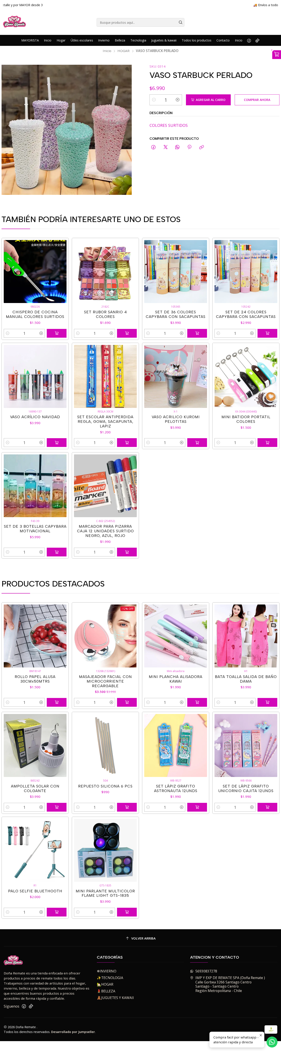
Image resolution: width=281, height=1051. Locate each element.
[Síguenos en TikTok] (257, 40)
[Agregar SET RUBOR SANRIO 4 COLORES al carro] (127, 333)
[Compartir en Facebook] (154, 147)
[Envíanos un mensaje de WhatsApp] (272, 1042)
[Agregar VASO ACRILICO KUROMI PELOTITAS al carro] (197, 442)
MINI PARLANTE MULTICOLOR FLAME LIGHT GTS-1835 (105, 893)
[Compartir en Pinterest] (189, 147)
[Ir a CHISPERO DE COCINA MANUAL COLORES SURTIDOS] (35, 271)
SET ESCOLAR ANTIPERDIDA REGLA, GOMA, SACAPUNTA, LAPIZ (105, 421)
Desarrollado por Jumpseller (73, 1032)
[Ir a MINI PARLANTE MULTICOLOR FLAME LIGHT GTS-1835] (105, 850)
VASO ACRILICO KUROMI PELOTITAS (176, 419)
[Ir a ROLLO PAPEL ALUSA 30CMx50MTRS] (35, 635)
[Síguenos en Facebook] (249, 40)
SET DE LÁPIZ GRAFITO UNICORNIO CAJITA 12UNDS (246, 788)
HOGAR (123, 50)
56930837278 (206, 971)
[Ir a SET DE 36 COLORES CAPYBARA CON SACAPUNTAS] (175, 271)
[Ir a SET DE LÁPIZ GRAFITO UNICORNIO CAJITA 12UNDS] (245, 745)
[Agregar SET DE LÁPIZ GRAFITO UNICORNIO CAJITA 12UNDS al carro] (267, 807)
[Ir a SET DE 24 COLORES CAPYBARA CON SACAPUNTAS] (245, 271)
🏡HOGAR (105, 984)
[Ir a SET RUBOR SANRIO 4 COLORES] (105, 271)
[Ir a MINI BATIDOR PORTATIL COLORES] (245, 376)
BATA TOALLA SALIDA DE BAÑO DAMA (246, 678)
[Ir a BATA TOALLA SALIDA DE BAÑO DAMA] (245, 635)
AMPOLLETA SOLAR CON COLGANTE (35, 788)
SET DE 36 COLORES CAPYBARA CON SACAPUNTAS (175, 314)
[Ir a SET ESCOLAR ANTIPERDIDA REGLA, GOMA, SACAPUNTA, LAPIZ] (105, 376)
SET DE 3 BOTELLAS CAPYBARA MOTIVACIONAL (35, 528)
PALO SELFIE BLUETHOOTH (35, 891)
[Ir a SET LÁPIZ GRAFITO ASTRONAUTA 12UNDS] (175, 745)
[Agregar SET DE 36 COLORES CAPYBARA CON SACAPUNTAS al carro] (197, 333)
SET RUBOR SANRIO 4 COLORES (105, 314)
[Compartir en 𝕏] (165, 147)
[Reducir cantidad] (154, 100)
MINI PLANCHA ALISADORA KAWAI (175, 678)
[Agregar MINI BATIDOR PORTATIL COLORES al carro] (267, 442)
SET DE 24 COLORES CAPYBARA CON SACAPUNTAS (246, 314)
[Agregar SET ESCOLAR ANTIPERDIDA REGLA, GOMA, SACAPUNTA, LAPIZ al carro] (127, 442)
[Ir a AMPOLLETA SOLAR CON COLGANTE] (35, 745)
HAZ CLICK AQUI (197, 5)
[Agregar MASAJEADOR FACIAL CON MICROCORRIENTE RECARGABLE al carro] (127, 702)
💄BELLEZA (106, 991)
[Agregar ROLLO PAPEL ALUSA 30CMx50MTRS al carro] (57, 702)
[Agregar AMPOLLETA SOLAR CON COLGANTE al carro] (57, 807)
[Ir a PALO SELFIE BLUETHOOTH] (35, 850)
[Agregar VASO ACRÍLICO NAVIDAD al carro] (57, 442)
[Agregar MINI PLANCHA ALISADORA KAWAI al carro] (197, 702)
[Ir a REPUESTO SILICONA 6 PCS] (105, 745)
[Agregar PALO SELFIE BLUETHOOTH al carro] (57, 912)
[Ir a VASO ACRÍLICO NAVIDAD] (35, 376)
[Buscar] (180, 22)
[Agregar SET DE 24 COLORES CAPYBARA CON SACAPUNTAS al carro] (267, 333)
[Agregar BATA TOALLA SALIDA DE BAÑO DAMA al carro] (267, 702)
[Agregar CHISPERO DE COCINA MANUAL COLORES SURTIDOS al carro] (57, 333)
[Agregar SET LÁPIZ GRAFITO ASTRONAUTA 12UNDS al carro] (197, 807)
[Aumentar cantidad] (177, 100)
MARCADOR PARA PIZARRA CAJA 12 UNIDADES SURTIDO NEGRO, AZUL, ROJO (105, 531)
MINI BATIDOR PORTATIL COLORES (246, 419)
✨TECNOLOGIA (110, 977)
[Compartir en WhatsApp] (177, 147)
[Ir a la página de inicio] (14, 22)
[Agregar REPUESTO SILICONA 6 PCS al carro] (127, 807)
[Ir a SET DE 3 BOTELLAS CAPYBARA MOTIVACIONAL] (35, 485)
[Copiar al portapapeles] (201, 147)
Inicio (107, 50)
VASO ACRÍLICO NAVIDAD (35, 417)
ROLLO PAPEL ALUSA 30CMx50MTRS (35, 678)
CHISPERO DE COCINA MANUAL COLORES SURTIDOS (35, 314)
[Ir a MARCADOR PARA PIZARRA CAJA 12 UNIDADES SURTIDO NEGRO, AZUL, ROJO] (105, 485)
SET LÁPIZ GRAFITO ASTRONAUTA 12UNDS (175, 788)
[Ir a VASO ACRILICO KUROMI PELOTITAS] (175, 376)
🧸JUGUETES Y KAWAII (115, 997)
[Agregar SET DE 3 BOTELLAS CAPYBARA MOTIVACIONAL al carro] (57, 552)
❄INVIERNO (106, 971)
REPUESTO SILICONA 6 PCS (105, 786)
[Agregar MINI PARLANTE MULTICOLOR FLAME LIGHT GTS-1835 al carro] (127, 912)
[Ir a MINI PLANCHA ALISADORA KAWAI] (175, 635)
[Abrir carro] (276, 54)
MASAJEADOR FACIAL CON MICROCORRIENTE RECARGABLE (105, 681)
